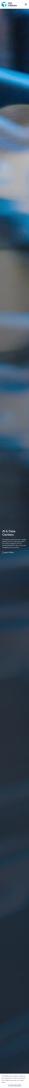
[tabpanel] (14, 545)
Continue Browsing (14, 1085)
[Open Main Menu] (25, 4)
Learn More (8, 552)
